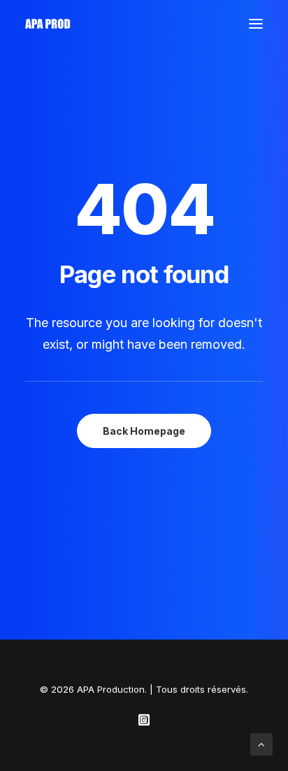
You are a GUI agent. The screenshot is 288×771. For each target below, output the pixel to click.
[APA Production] (49, 24)
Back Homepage (144, 431)
